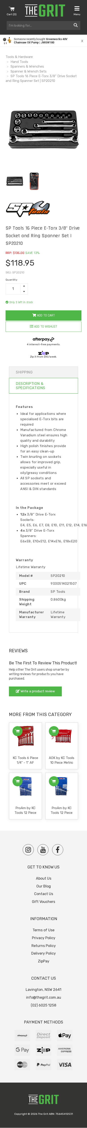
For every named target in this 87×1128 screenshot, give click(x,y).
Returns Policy (43, 946)
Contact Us (43, 894)
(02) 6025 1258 (43, 1005)
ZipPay (43, 961)
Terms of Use (43, 930)
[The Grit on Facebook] (57, 850)
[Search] (75, 25)
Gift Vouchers (43, 902)
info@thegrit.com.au (43, 997)
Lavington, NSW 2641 (43, 989)
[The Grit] (43, 1100)
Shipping (24, 372)
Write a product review (37, 691)
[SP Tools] (43, 209)
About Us (43, 878)
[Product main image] (43, 130)
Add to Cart (45, 315)
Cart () (12, 14)
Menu (77, 14)
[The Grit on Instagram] (28, 850)
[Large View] (15, 181)
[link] (43, 41)
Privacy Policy (43, 938)
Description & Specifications (30, 386)
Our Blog (43, 886)
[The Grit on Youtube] (43, 850)
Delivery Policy (43, 953)
